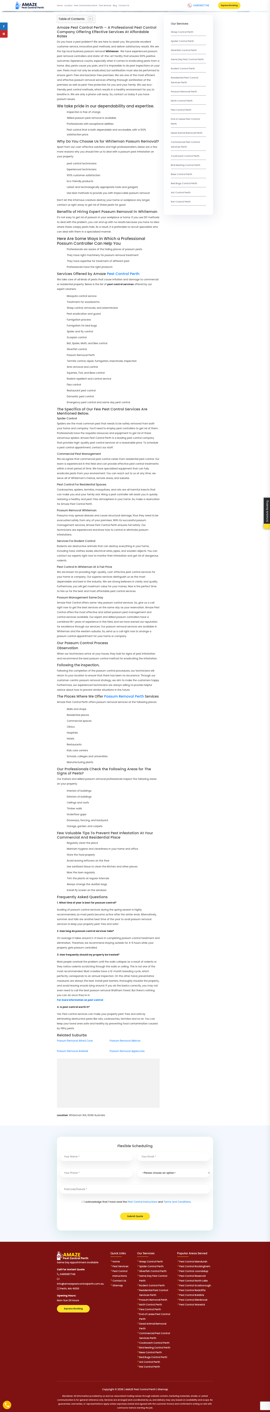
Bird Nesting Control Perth (185, 165)
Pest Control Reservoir (192, 1276)
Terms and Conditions (177, 1202)
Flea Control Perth (181, 109)
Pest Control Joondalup (193, 1271)
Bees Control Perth (181, 174)
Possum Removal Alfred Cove (75, 1040)
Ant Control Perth (181, 192)
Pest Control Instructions (85, 5)
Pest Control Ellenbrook (193, 1300)
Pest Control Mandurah (193, 1261)
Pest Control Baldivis (191, 1295)
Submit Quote (135, 1216)
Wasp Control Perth (182, 32)
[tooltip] (4, 26)
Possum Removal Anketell (72, 1051)
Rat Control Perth (181, 201)
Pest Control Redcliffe (192, 1290)
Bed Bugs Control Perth (184, 183)
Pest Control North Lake (193, 1280)
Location (68, 5)
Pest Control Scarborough (195, 1285)
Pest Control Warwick (192, 1304)
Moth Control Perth (182, 100)
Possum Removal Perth (124, 696)
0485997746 (201, 5)
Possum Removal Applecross (127, 1051)
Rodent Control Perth (183, 68)
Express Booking (229, 5)
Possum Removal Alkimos (125, 1040)
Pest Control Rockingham (194, 1266)
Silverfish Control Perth (184, 50)
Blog (115, 5)
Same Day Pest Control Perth (187, 59)
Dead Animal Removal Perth (186, 133)
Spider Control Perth (182, 41)
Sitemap (117, 1285)
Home (60, 5)
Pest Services (105, 5)
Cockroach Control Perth (185, 156)
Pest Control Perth (123, 273)
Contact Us (124, 5)
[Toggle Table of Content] (89, 18)
